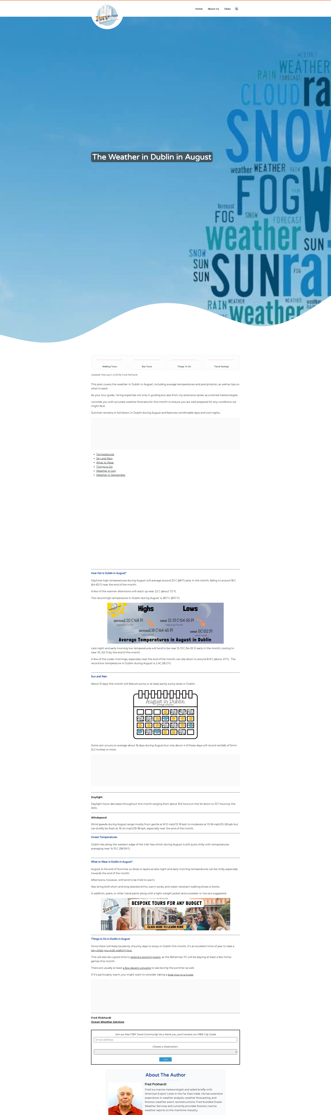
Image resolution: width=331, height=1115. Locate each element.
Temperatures (105, 454)
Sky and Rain (104, 458)
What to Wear (105, 462)
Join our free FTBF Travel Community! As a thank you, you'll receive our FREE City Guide (165, 1034)
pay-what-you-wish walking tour (111, 950)
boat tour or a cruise (180, 974)
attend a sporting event (146, 957)
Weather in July (106, 470)
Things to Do (104, 466)
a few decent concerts (137, 967)
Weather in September (110, 475)
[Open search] (236, 8)
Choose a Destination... (165, 1046)
